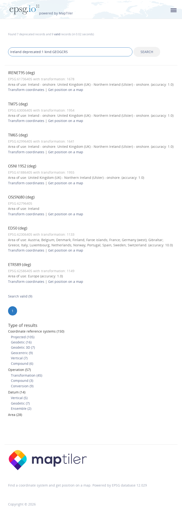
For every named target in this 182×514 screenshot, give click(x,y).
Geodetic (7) (20, 403)
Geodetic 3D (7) (23, 347)
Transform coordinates (26, 89)
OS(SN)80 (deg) (21, 197)
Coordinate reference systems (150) (36, 331)
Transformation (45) (26, 375)
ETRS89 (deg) (19, 264)
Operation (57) (19, 369)
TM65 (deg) (18, 135)
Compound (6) (22, 363)
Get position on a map (65, 89)
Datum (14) (16, 392)
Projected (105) (22, 337)
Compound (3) (22, 380)
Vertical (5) (19, 398)
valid (57, 34)
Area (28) (15, 414)
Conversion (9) (22, 386)
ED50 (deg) (17, 228)
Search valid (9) (20, 296)
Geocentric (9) (22, 353)
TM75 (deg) (18, 104)
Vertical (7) (19, 358)
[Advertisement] (91, 432)
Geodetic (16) (21, 342)
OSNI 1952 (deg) (22, 166)
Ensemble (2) (21, 408)
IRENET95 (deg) (21, 72)
